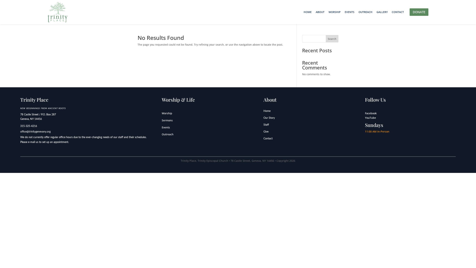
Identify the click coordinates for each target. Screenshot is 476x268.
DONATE (419, 12)
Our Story (269, 118)
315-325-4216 (28, 126)
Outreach (365, 12)
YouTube (370, 117)
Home (308, 12)
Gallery (382, 12)
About (320, 12)
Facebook (371, 113)
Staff (266, 125)
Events (349, 12)
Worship (335, 12)
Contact (398, 12)
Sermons (167, 120)
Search (332, 39)
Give (265, 131)
